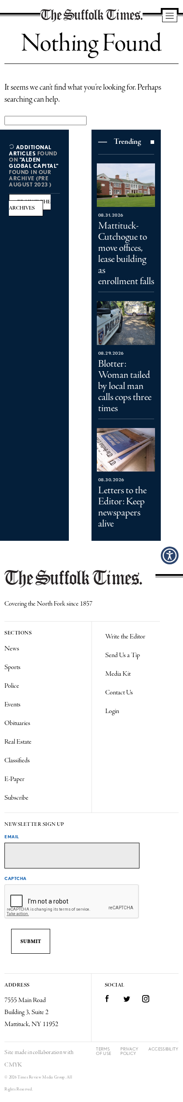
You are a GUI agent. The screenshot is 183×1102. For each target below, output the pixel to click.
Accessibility (163, 1049)
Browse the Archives (30, 205)
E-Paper (14, 779)
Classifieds (17, 760)
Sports (12, 667)
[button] (170, 555)
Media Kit (118, 674)
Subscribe (16, 797)
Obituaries (17, 723)
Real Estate (18, 741)
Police (11, 686)
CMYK (13, 1065)
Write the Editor (125, 636)
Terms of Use (103, 1051)
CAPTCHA (15, 878)
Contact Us (119, 692)
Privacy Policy (129, 1051)
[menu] (170, 16)
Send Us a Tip (122, 655)
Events (12, 704)
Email (11, 836)
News (11, 648)
